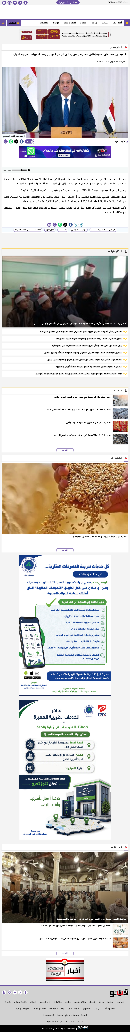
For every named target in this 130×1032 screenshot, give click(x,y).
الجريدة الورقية (67, 2)
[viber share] (49, 225)
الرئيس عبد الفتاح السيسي (103, 230)
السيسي (63, 230)
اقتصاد (83, 23)
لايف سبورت (48, 1015)
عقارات (8, 1002)
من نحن (80, 1022)
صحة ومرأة (110, 1009)
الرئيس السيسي (78, 230)
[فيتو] (127, 23)
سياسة (104, 23)
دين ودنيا (97, 1009)
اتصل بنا (70, 1022)
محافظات (43, 23)
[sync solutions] (82, 1028)
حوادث (56, 23)
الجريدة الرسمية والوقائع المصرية (72, 1015)
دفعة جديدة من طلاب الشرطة (28, 230)
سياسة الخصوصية (55, 1022)
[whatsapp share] (11, 141)
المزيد (65, 450)
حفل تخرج (50, 230)
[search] (3, 23)
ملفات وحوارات (39, 1009)
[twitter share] (16, 141)
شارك (28, 141)
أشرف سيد (120, 141)
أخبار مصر (117, 23)
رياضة (94, 23)
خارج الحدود (45, 1002)
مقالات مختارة (20, 1002)
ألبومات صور (73, 1009)
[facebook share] (22, 141)
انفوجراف (53, 1009)
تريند (63, 1009)
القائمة (12, 23)
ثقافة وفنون (69, 23)
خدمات (33, 1002)
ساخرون (86, 1009)
